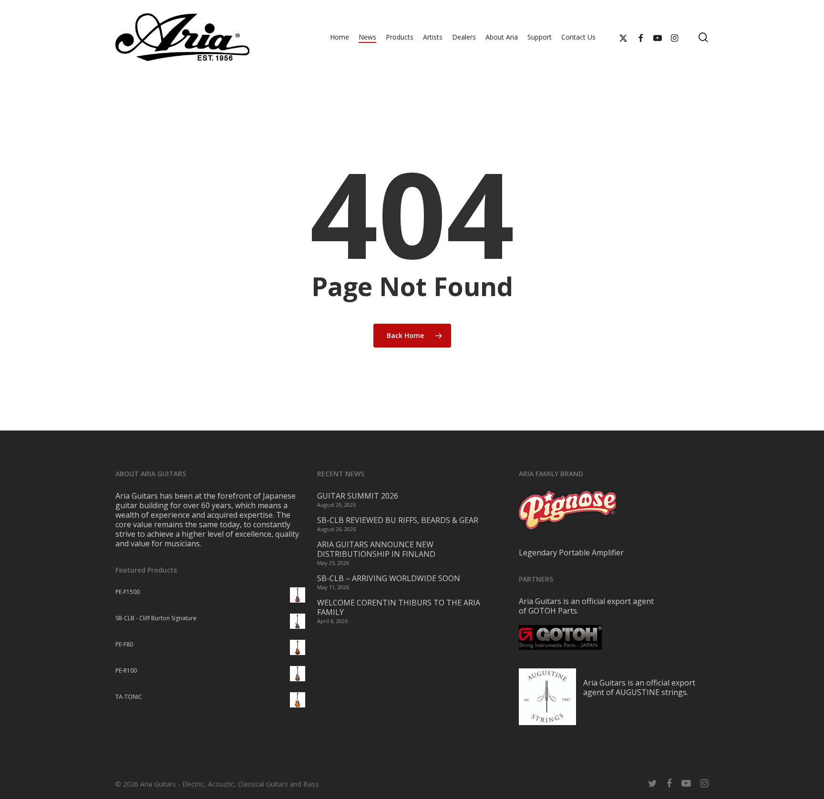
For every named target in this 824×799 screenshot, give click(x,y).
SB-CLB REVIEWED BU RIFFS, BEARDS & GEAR (397, 520)
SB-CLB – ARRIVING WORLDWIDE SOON (388, 578)
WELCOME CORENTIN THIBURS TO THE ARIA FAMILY (398, 607)
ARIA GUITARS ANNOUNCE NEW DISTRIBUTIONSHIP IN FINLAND (376, 549)
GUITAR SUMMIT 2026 (357, 496)
